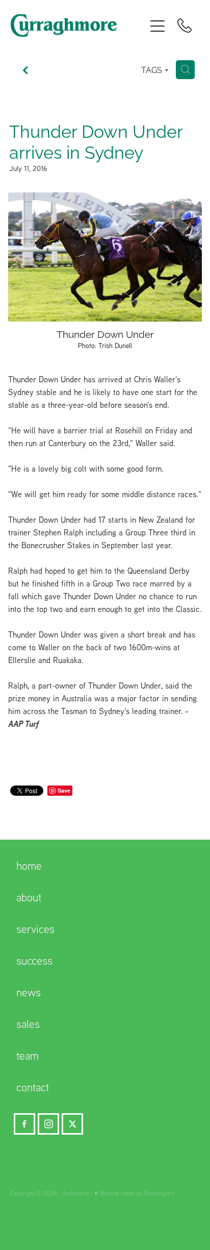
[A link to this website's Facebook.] (24, 1124)
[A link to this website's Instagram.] (48, 1124)
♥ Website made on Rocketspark (134, 1193)
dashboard (75, 1193)
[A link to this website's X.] (72, 1124)
